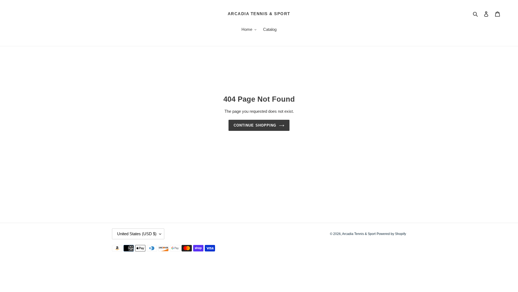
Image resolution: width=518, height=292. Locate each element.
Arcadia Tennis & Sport (259, 13)
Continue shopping (255, 125)
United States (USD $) (136, 233)
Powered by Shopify (391, 234)
